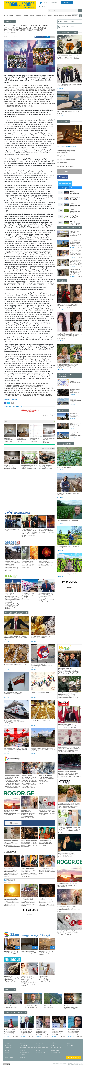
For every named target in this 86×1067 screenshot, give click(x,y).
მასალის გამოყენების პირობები (75, 1064)
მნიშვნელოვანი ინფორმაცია (65, 376)
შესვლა (43, 6)
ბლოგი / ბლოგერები (68, 21)
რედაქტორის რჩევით (68, 32)
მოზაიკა (62, 281)
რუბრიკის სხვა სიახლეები (16, 613)
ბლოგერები (10, 990)
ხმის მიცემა (70, 171)
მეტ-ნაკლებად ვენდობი (67, 159)
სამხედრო (63, 410)
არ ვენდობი (63, 162)
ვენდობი (62, 155)
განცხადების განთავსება (50, 3)
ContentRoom (48, 448)
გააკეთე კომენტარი (49, 415)
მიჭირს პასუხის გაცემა (67, 166)
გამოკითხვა (64, 122)
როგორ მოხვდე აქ (50, 422)
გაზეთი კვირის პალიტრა (68, 26)
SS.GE (6, 422)
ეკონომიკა (9, 22)
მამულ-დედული (65, 444)
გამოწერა (67, 3)
